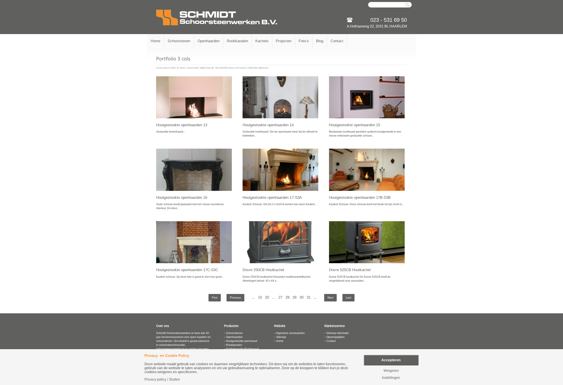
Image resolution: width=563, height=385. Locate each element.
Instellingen (391, 378)
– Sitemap (280, 337)
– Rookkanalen (233, 345)
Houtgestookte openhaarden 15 (354, 125)
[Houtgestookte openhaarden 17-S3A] (280, 170)
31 (309, 297)
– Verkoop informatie (336, 333)
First (215, 297)
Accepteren (391, 360)
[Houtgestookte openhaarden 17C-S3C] (194, 242)
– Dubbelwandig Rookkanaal (241, 348)
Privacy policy (155, 379)
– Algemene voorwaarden (289, 333)
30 (301, 297)
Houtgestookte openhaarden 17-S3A (272, 197)
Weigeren (391, 370)
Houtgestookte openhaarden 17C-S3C (187, 270)
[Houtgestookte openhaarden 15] (367, 97)
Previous (235, 297)
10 (260, 297)
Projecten (283, 41)
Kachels (262, 41)
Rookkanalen (237, 41)
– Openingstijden (334, 337)
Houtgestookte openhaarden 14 (268, 125)
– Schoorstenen (233, 333)
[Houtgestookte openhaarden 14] (280, 97)
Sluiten (174, 379)
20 (267, 297)
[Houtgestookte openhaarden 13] (194, 97)
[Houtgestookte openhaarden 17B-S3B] (367, 170)
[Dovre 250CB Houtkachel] (280, 242)
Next (330, 297)
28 (287, 297)
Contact (337, 41)
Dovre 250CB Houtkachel (263, 270)
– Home (278, 341)
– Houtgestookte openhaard (240, 341)
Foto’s (304, 41)
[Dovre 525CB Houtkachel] (367, 242)
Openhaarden (208, 41)
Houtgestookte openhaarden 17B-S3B (360, 197)
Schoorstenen (179, 41)
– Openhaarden (233, 337)
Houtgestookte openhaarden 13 (181, 125)
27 (280, 297)
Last (348, 297)
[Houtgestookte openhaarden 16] (194, 170)
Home (155, 41)
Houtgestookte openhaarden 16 (181, 197)
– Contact (330, 341)
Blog (319, 41)
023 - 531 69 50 (388, 20)
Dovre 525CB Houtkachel (350, 270)
